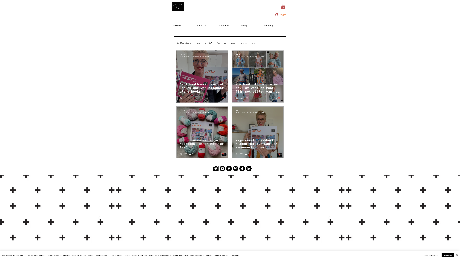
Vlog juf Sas (221, 43)
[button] (283, 6)
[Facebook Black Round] (229, 168)
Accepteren (448, 255)
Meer (253, 43)
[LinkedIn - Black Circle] (249, 168)
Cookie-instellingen (431, 255)
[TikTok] (242, 168)
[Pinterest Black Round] (235, 168)
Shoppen (244, 43)
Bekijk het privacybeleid (231, 255)
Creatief (208, 43)
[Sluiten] (457, 255)
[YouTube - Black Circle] (222, 168)
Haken (198, 43)
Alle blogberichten (183, 43)
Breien (233, 43)
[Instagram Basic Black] (216, 168)
